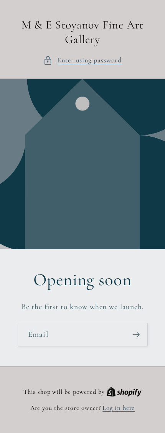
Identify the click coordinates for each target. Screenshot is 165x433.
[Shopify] (124, 392)
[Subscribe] (136, 334)
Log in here (118, 408)
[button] (82, 60)
